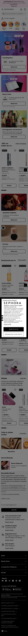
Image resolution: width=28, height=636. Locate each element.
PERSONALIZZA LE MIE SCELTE (13, 334)
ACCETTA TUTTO (13, 329)
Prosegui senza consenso (10, 300)
